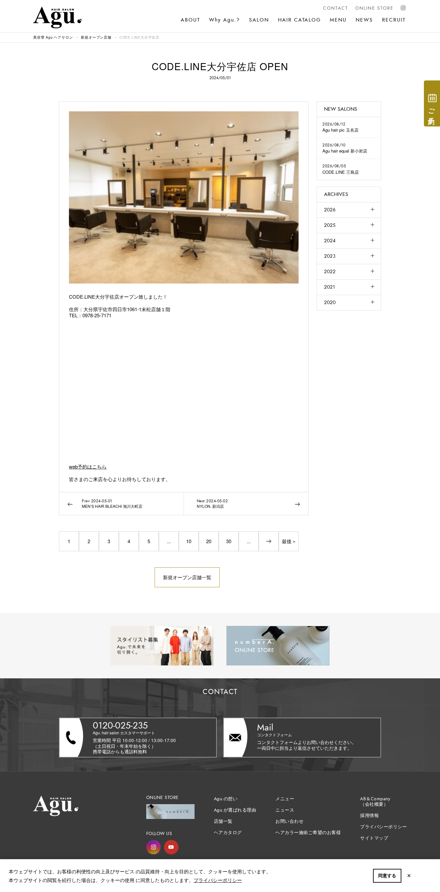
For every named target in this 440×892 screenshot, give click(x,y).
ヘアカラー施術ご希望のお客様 (308, 833)
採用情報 (369, 816)
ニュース (284, 810)
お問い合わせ (289, 821)
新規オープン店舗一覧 (187, 577)
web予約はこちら (88, 466)
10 (188, 541)
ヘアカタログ (228, 833)
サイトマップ (374, 838)
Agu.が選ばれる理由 (235, 810)
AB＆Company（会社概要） (375, 801)
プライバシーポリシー (218, 880)
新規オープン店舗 (96, 37)
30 (228, 541)
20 (208, 541)
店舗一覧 (223, 821)
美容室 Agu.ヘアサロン (53, 37)
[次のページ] (269, 541)
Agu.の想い (226, 799)
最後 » (288, 541)
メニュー (284, 799)
